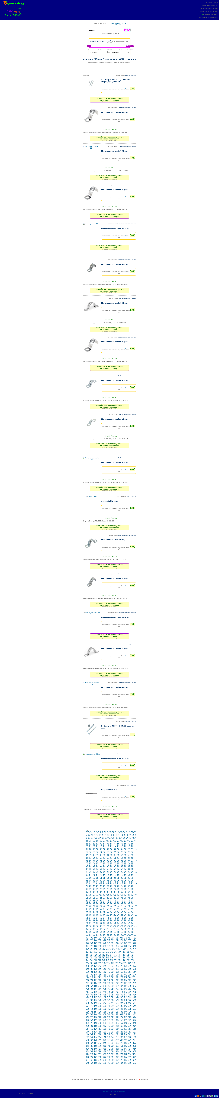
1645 (108, 1019)
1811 (99, 1040)
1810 (95, 1040)
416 (107, 873)
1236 (104, 967)
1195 (132, 960)
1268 (87, 971)
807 (90, 916)
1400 (87, 988)
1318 (95, 977)
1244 (87, 968)
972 (122, 933)
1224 (104, 965)
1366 (95, 983)
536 (129, 885)
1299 (117, 974)
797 (104, 914)
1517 (125, 1002)
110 (127, 839)
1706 (112, 1027)
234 (111, 852)
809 (97, 916)
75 (127, 836)
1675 (134, 1022)
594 (87, 893)
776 (129, 911)
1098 (129, 948)
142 (87, 843)
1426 (95, 991)
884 (111, 923)
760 (122, 910)
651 (87, 899)
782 (101, 913)
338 (129, 863)
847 (129, 919)
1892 (87, 1051)
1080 (104, 946)
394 (129, 869)
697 (101, 903)
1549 (108, 1007)
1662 (129, 1020)
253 (129, 854)
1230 (129, 965)
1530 (129, 1004)
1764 (104, 1034)
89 (113, 837)
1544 (87, 1007)
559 (111, 888)
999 (118, 936)
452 (132, 876)
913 (114, 926)
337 (125, 863)
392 (122, 869)
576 (122, 889)
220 (111, 851)
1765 (108, 1034)
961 (132, 931)
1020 (104, 939)
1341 (91, 980)
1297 (108, 974)
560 (115, 888)
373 (104, 868)
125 (127, 840)
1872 (104, 1048)
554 (94, 888)
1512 (104, 1002)
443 (101, 876)
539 (90, 886)
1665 (91, 1022)
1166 (111, 957)
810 (101, 916)
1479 (117, 997)
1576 (121, 1010)
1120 (119, 951)
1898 (112, 1051)
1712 (87, 1028)
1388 (87, 987)
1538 (112, 1005)
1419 (117, 990)
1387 (134, 985)
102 (99, 839)
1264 (121, 970)
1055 (99, 943)
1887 (117, 1050)
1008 (104, 937)
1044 (104, 942)
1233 (91, 967)
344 (101, 865)
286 (97, 859)
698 (104, 903)
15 (118, 831)
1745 (125, 1031)
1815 (116, 1040)
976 (87, 934)
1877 (125, 1048)
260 (104, 856)
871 (115, 922)
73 (122, 836)
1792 (121, 1037)
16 (121, 831)
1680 (104, 1024)
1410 (129, 988)
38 (130, 832)
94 (127, 837)
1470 (129, 996)
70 (113, 836)
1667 (99, 1022)
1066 (95, 945)
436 (125, 874)
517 (114, 883)
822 (90, 917)
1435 (134, 991)
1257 (91, 970)
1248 (104, 968)
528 (101, 885)
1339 (134, 979)
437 (129, 874)
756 (108, 910)
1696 (121, 1025)
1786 (95, 1037)
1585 (108, 1011)
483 (94, 880)
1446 (129, 993)
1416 (104, 990)
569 (97, 889)
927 (111, 928)
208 (122, 849)
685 (108, 902)
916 (125, 926)
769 (104, 911)
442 (97, 876)
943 (118, 930)
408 (129, 871)
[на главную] (13, 4)
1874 (112, 1048)
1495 (134, 999)
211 (132, 849)
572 (108, 889)
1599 (117, 1013)
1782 (129, 1036)
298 (90, 860)
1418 (112, 990)
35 (122, 832)
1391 (99, 987)
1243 (134, 967)
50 (111, 834)
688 (118, 902)
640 (97, 897)
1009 (108, 937)
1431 (117, 991)
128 (87, 842)
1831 (134, 1042)
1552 (121, 1007)
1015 (134, 937)
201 (97, 849)
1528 (121, 1004)
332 (108, 863)
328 (94, 863)
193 (118, 848)
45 (97, 834)
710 (97, 905)
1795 (134, 1037)
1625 (125, 1016)
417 (111, 873)
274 (104, 857)
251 (122, 854)
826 (104, 917)
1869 (91, 1048)
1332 (104, 979)
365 (125, 866)
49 (108, 834)
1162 (95, 957)
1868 (87, 1048)
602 (115, 893)
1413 (91, 990)
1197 (91, 962)
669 (101, 900)
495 (87, 882)
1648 (121, 1019)
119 (107, 840)
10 (105, 831)
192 (115, 848)
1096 (121, 948)
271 (94, 857)
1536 (104, 1005)
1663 (134, 1020)
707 (87, 905)
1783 (134, 1036)
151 (118, 843)
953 (104, 931)
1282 (95, 973)
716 (118, 905)
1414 (95, 990)
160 (101, 845)
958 (122, 931)
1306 (95, 976)
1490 (112, 999)
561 (118, 888)
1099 (134, 948)
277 (115, 857)
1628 (87, 1017)
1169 (124, 957)
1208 (87, 963)
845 (122, 919)
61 (89, 836)
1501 (108, 1000)
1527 (117, 1004)
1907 (99, 1053)
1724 (87, 1030)
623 (87, 896)
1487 (99, 999)
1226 (112, 965)
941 (111, 930)
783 (104, 913)
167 (125, 845)
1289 (125, 973)
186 (94, 848)
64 (97, 836)
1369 (108, 983)
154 (129, 843)
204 (108, 849)
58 (133, 834)
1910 (112, 1053)
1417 (108, 990)
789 (125, 913)
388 (108, 869)
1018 (95, 939)
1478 (112, 997)
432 (111, 874)
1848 (104, 1045)
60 (86, 836)
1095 (117, 948)
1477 (108, 997)
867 (101, 922)
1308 (104, 976)
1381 (108, 985)
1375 (134, 983)
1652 (87, 1020)
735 (132, 906)
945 (125, 930)
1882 (95, 1050)
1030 (95, 940)
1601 (125, 1013)
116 (97, 840)
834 (132, 917)
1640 (87, 1019)
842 (111, 919)
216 (97, 851)
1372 (121, 983)
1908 (104, 1053)
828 (111, 917)
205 (111, 849)
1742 (112, 1031)
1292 (87, 974)
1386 (129, 985)
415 (104, 873)
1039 (134, 940)
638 (90, 897)
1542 (129, 1005)
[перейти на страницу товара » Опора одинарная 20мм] (91, 231)
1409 (125, 988)
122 (117, 840)
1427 (99, 991)
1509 (91, 1002)
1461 (91, 996)
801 (118, 914)
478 (125, 879)
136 (115, 842)
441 (94, 876)
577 (125, 889)
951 (97, 931)
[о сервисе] (13, 17)
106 (113, 839)
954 (108, 931)
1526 (112, 1004)
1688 (87, 1025)
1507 (134, 1000)
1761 (91, 1034)
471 (101, 879)
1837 (108, 1044)
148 (108, 843)
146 (101, 843)
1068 (104, 945)
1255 (134, 968)
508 (132, 882)
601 (111, 893)
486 (104, 880)
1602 (129, 1013)
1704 (104, 1027)
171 (90, 846)
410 (87, 873)
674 (118, 900)
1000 (122, 936)
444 (104, 876)
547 (118, 886)
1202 (112, 962)
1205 (124, 962)
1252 (121, 968)
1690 (95, 1025)
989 (132, 934)
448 (118, 876)
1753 (108, 1033)
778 (87, 913)
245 (101, 854)
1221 (91, 965)
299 (94, 860)
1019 (99, 939)
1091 (99, 948)
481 (87, 880)
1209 (91, 963)
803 (125, 914)
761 (125, 910)
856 (111, 920)
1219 (134, 963)
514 (104, 883)
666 (90, 900)
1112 (87, 951)
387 (104, 869)
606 (129, 893)
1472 (87, 997)
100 (92, 839)
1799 (99, 1039)
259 (101, 856)
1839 (117, 1044)
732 (122, 906)
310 (132, 860)
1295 (99, 974)
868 (104, 922)
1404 (104, 988)
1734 (129, 1030)
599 (104, 893)
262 (111, 856)
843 (115, 919)
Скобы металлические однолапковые (127, 107)
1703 (99, 1027)
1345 (108, 980)
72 (119, 836)
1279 (134, 971)
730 (115, 906)
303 (108, 860)
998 (115, 936)
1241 (125, 967)
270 (90, 857)
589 (118, 891)
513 (100, 883)
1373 (125, 983)
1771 (134, 1034)
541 (97, 886)
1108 (119, 950)
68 (108, 836)
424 (135, 873)
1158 (128, 956)
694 (90, 903)
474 (111, 879)
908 (97, 926)
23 (89, 832)
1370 (112, 983)
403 (111, 871)
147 (104, 843)
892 (90, 925)
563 (125, 888)
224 (125, 851)
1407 (117, 988)
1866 (129, 1047)
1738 (95, 1031)
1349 (125, 980)
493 (129, 880)
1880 (87, 1050)
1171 (132, 957)
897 (108, 925)
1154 (111, 956)
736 (87, 908)
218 (104, 851)
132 (101, 842)
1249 (108, 968)
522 (132, 883)
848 (132, 919)
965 (97, 933)
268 (132, 856)
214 (90, 851)
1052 (87, 943)
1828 (121, 1042)
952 (101, 931)
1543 (134, 1005)
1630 (95, 1017)
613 (104, 894)
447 (115, 876)
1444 (121, 993)
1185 (91, 960)
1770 (129, 1034)
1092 (104, 948)
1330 (95, 979)
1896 (104, 1051)
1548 (104, 1007)
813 (111, 916)
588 (115, 891)
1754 (112, 1033)
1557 (91, 1008)
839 (101, 919)
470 (97, 879)
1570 (95, 1010)
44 (94, 834)
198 (87, 849)
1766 (112, 1034)
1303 (134, 974)
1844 (87, 1045)
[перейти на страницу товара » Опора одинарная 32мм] (91, 761)
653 (94, 899)
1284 (104, 973)
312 (87, 862)
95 (130, 837)
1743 (117, 1031)
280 (125, 857)
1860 (104, 1047)
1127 (99, 953)
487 (108, 880)
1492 (121, 999)
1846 (95, 1045)
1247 (99, 968)
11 (107, 831)
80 (89, 837)
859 (122, 920)
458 (104, 877)
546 (115, 886)
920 (87, 928)
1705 (108, 1027)
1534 (95, 1005)
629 (108, 896)
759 (118, 910)
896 (104, 925)
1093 (108, 948)
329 (97, 863)
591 (125, 891)
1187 (99, 960)
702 (118, 903)
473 (108, 879)
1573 (108, 1010)
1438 (95, 993)
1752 (104, 1033)
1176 (103, 959)
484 (97, 880)
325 (132, 862)
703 (122, 903)
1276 (121, 971)
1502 (112, 1000)
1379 (99, 985)
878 (90, 923)
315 (97, 862)
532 (115, 885)
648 (125, 897)
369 (90, 868)
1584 (104, 1011)
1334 (112, 979)
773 (118, 911)
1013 (125, 937)
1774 (95, 1036)
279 (122, 857)
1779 (117, 1036)
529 (104, 885)
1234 (95, 967)
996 (108, 936)
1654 (95, 1020)
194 (122, 848)
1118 (111, 951)
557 (104, 888)
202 (101, 849)
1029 (91, 940)
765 (90, 911)
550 (129, 886)
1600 (121, 1013)
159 (97, 845)
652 (90, 899)
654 (97, 899)
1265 (125, 970)
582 (94, 891)
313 (90, 862)
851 (94, 920)
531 (111, 885)
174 (101, 846)
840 (104, 919)
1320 (104, 977)
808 (94, 916)
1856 (87, 1047)
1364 (87, 983)
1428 (104, 991)
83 (97, 837)
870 (111, 922)
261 (108, 856)
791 (132, 913)
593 (132, 891)
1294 (95, 974)
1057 (108, 943)
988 (129, 934)
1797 (91, 1039)
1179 (115, 959)
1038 (129, 940)
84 (100, 837)
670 (104, 900)
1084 (121, 946)
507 (129, 882)
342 (94, 865)
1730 (112, 1030)
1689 (91, 1025)
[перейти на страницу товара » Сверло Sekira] (91, 504)
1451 (99, 994)
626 (97, 896)
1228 (121, 965)
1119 (115, 951)
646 (118, 897)
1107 (115, 950)
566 (87, 889)
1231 (134, 965)
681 (94, 902)
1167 (115, 957)
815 (118, 916)
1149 (91, 956)
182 (129, 846)
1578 (129, 1010)
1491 (117, 999)
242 (90, 854)
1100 (87, 950)
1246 (95, 968)
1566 (129, 1008)
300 (97, 860)
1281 (91, 973)
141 (132, 842)
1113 (91, 951)
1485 (91, 999)
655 (101, 899)
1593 (91, 1013)
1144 (119, 954)
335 (118, 863)
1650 (129, 1019)
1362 (129, 982)
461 (115, 877)
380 (129, 868)
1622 (112, 1016)
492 (125, 880)
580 (87, 891)
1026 (129, 939)
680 (90, 902)
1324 (121, 977)
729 (111, 906)
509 (87, 883)
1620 (104, 1016)
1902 (129, 1051)
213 (87, 851)
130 (94, 842)
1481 (125, 997)
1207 (133, 962)
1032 (104, 940)
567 (90, 889)
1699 (134, 1025)
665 (87, 900)
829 (115, 917)
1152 (103, 956)
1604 (87, 1014)
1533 (91, 1005)
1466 (112, 996)
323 (125, 862)
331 (104, 863)
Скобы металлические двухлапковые (127, 298)
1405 (108, 988)
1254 (129, 968)
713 (107, 905)
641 (101, 897)
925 (104, 928)
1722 (129, 1028)
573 (111, 889)
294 (125, 859)
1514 (112, 1002)
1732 (121, 1030)
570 (101, 889)
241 (87, 854)
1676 (87, 1024)
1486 (95, 999)
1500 (104, 1000)
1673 (125, 1022)
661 (122, 899)
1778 (112, 1036)
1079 (99, 946)
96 (133, 837)
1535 (99, 1005)
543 (104, 886)
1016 (87, 939)
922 (94, 928)
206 (115, 849)
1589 (125, 1011)
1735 (134, 1030)
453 (87, 877)
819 (132, 916)
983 (111, 934)
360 (108, 866)
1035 (117, 940)
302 (104, 860)
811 (104, 916)
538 (87, 886)
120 (110, 840)
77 (133, 836)
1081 (108, 946)
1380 (104, 985)
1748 (87, 1033)
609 (90, 894)
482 (90, 880)
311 (136, 860)
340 (87, 865)
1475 (99, 997)
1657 (108, 1020)
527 (97, 885)
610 (94, 894)
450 (125, 876)
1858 (95, 1047)
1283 (99, 973)
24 (92, 832)
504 (118, 882)
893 (94, 925)
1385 (125, 985)
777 (132, 911)
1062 (129, 943)
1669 (108, 1022)
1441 (108, 993)
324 (129, 862)
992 (94, 936)
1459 (134, 994)
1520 (87, 1004)
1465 (108, 996)
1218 (129, 963)
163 (111, 845)
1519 (134, 1002)
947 (132, 930)
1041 (91, 942)
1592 (87, 1013)
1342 (95, 980)
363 (118, 866)
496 (90, 882)
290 (111, 859)
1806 (129, 1039)
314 (94, 862)
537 (132, 885)
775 (125, 911)
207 (118, 849)
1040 (87, 942)
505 (122, 882)
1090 (95, 948)
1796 (87, 1039)
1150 (95, 956)
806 (87, 916)
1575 (117, 1010)
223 (122, 851)
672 (111, 900)
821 (87, 917)
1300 (121, 974)
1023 (117, 939)
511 (94, 883)
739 (97, 908)
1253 (125, 968)
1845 (91, 1045)
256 (90, 856)
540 (94, 886)
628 (104, 896)
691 (129, 902)
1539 (117, 1005)
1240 (121, 967)
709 (94, 905)
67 (105, 836)
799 (111, 914)
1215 (116, 963)
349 (118, 865)
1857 (91, 1047)
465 (129, 877)
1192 (119, 960)
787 (118, 913)
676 (125, 900)
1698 (129, 1025)
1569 (91, 1010)
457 (101, 877)
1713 (91, 1028)
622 (135, 894)
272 (97, 857)
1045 (108, 942)
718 (125, 905)
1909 (108, 1053)
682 (97, 902)
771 (111, 911)
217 (101, 851)
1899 (117, 1051)
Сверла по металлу (131, 496)
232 (104, 852)
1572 (104, 1010)
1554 (129, 1007)
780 (94, 913)
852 (97, 920)
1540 (121, 1005)
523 (135, 883)
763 (132, 910)
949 (90, 931)
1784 (87, 1037)
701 (115, 903)
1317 (91, 977)
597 (97, 893)
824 (97, 917)
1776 (104, 1036)
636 (132, 896)
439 (87, 876)
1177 (107, 959)
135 (111, 842)
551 (132, 886)
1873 (108, 1048)
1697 (125, 1025)
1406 (112, 988)
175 (104, 846)
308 (125, 860)
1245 (91, 968)
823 (94, 917)
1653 (91, 1020)
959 (125, 931)
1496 (87, 1000)
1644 (104, 1019)
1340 (87, 980)
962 (87, 933)
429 (101, 874)
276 (111, 857)
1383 (117, 985)
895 (101, 925)
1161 (91, 957)
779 (90, 913)
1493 (125, 999)
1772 (87, 1036)
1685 (125, 1024)
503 (115, 882)
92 (122, 837)
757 (111, 910)
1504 (121, 1000)
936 (94, 930)
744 (115, 908)
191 (111, 848)
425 (87, 874)
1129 (107, 953)
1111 (132, 950)
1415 (99, 990)
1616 (87, 1016)
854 (104, 920)
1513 (108, 1002)
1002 (130, 936)
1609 (108, 1014)
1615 (134, 1014)
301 (101, 860)
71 (116, 836)
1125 (91, 953)
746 (122, 908)
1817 (125, 1040)
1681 (108, 1024)
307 (122, 860)
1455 (117, 994)
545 (111, 886)
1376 (87, 985)
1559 (99, 1008)
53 (119, 834)
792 (87, 914)
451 (129, 876)
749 (132, 908)
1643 (99, 1019)
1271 (99, 971)
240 (132, 852)
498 (97, 882)
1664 (87, 1022)
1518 (129, 1002)
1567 (134, 1008)
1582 (95, 1011)
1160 (87, 957)
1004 (87, 937)
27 (100, 832)
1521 (91, 1004)
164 (115, 845)
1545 (91, 1007)
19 (129, 831)
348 (115, 865)
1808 (87, 1040)
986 (122, 934)
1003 (135, 936)
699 (108, 903)
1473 (91, 997)
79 (86, 837)
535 (125, 885)
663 (129, 899)
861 (129, 920)
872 (118, 922)
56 (127, 834)
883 (108, 923)
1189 (107, 960)
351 (125, 865)
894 (97, 925)
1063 (134, 943)
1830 (129, 1042)
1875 (117, 1048)
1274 (112, 971)
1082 (112, 946)
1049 (125, 942)
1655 (99, 1020)
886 (118, 923)
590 (122, 891)
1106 (111, 950)
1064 (87, 945)
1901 (125, 1051)
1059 (117, 943)
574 (115, 889)
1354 (95, 982)
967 (104, 933)
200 (94, 849)
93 (124, 837)
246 (104, 854)
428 (97, 874)
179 (118, 846)
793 (90, 914)
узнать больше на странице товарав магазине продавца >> (109, 99)
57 (130, 834)
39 (133, 832)
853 (101, 920)
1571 (99, 1010)
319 (111, 862)
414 (100, 873)
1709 (125, 1027)
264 (118, 856)
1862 (112, 1047)
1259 (99, 970)
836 (90, 919)
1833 (91, 1044)
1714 (95, 1028)
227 (87, 852)
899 (115, 925)
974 (129, 933)
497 (94, 882)
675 (122, 900)
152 (122, 843)
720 (132, 905)
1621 (108, 1016)
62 (92, 836)
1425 (91, 991)
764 (87, 911)
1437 (91, 993)
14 (115, 831)
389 (111, 869)
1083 (117, 946)
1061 (125, 943)
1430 (112, 991)
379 (125, 868)
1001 (126, 936)
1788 (104, 1037)
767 (97, 911)
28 (103, 832)
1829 (125, 1042)
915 (121, 926)
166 (122, 845)
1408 (121, 988)
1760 (87, 1034)
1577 (125, 1010)
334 (115, 863)
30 (108, 832)
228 (90, 852)
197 (132, 848)
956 (115, 931)
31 (111, 832)
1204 (120, 962)
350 (122, 865)
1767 (117, 1034)
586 (108, 891)
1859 (99, 1047)
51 (113, 834)
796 (101, 914)
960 (129, 931)
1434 (129, 991)
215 (94, 851)
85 (103, 837)
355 (90, 866)
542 (101, 886)
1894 (95, 1051)
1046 (112, 942)
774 (122, 911)
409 (132, 871)
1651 (134, 1019)
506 (125, 882)
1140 (103, 954)
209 (125, 849)
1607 (99, 1014)
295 (129, 859)
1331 (99, 979)
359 (104, 866)
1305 (91, 976)
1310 (112, 976)
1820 (87, 1042)
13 (113, 831)
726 (101, 906)
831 (122, 917)
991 (90, 936)
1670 (112, 1022)
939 (104, 930)
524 (87, 885)
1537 (108, 1005)
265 (122, 856)
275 (108, 857)
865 (94, 922)
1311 (116, 976)
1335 (117, 979)
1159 (132, 956)
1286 (112, 973)
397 (90, 871)
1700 (87, 1027)
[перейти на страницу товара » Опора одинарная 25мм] (91, 620)
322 (122, 862)
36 (124, 832)
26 (97, 832)
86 (105, 837)
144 (94, 843)
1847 (99, 1045)
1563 (117, 1008)
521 (128, 883)
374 (108, 868)
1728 (104, 1030)
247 (108, 854)
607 (132, 893)
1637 (125, 1017)
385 (97, 869)
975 (132, 933)
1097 (125, 948)
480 (132, 879)
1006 (95, 937)
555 (97, 888)
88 (111, 837)
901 (122, 925)
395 (132, 869)
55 (124, 834)
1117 (107, 951)
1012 (121, 937)
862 (132, 920)
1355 (99, 982)
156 (87, 845)
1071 (117, 945)
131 (97, 842)
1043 (99, 942)
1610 (112, 1014)
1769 (125, 1034)
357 (97, 866)
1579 (134, 1010)
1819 (134, 1040)
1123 (131, 951)
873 (122, 922)
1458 (129, 994)
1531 (134, 1004)
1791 (117, 1037)
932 (129, 928)
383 (90, 869)
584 (101, 891)
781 (97, 913)
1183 (132, 959)
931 (125, 928)
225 (129, 851)
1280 (87, 973)
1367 (99, 983)
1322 (112, 977)
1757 (125, 1033)
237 (122, 852)
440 (90, 876)
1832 (87, 1044)
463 (122, 877)
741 (104, 908)
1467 (117, 996)
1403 (99, 988)
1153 (107, 956)
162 (108, 845)
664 (132, 899)
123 (120, 840)
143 (90, 843)
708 (90, 905)
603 (118, 893)
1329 (91, 979)
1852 (121, 1045)
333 (111, 863)
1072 (121, 945)
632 (118, 896)
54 (122, 834)
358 (101, 866)
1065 (91, 945)
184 (87, 848)
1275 (117, 971)
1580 (87, 1011)
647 (122, 897)
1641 (91, 1019)
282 (132, 857)
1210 (95, 963)
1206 (129, 962)
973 (125, 933)
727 (104, 906)
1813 (108, 1040)
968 (108, 933)
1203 (116, 962)
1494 (129, 999)
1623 (117, 1016)
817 (125, 916)
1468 (121, 996)
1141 (107, 954)
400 (101, 871)
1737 (91, 1031)
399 (97, 871)
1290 (129, 973)
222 (118, 851)
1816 (121, 1040)
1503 (117, 1000)
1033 (108, 940)
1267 (134, 970)
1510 (95, 1002)
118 (103, 840)
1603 (134, 1013)
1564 (121, 1008)
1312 (121, 976)
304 (111, 860)
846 (125, 919)
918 (132, 926)
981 (104, 934)
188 (101, 848)
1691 (99, 1025)
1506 (129, 1000)
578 (129, 889)
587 (111, 891)
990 (87, 936)
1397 (125, 987)
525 (90, 885)
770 (108, 911)
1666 (95, 1022)
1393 (108, 987)
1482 (129, 997)
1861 (108, 1047)
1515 (116, 1002)
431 (108, 874)
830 (118, 917)
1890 (129, 1050)
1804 (121, 1039)
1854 (129, 1045)
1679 (99, 1024)
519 (121, 883)
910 (104, 926)
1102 (95, 950)
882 (104, 923)
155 (132, 843)
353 (132, 865)
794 (94, 914)
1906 (95, 1053)
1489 (108, 999)
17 (124, 831)
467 (87, 879)
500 (104, 882)
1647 (117, 1019)
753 (97, 910)
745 (118, 908)
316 (101, 862)
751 (90, 910)
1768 (121, 1034)
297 (87, 860)
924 (101, 928)
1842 (129, 1044)
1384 (121, 985)
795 (97, 914)
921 (90, 928)
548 (122, 886)
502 (111, 882)
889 (129, 923)
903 (129, 925)
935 (90, 930)
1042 (95, 942)
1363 (134, 982)
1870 (95, 1048)
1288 (121, 973)
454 (90, 877)
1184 (87, 960)
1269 (91, 971)
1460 (87, 996)
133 (104, 842)
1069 (108, 945)
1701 (91, 1027)
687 (115, 902)
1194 (128, 960)
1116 (103, 951)
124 (124, 840)
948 (87, 931)
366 (129, 866)
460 (111, 877)
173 (97, 846)
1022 (112, 939)
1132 (119, 953)
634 (125, 896)
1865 (125, 1047)
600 (108, 893)
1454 (112, 994)
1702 (95, 1027)
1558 (95, 1008)
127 (134, 840)
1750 (95, 1033)
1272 (104, 971)
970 (115, 933)
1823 (99, 1042)
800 (115, 914)
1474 (95, 997)
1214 (112, 963)
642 (104, 897)
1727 (99, 1030)
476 (118, 879)
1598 (112, 1013)
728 (108, 906)
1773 (91, 1036)
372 (101, 868)
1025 (125, 939)
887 (122, 923)
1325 (125, 977)
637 (87, 897)
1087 (134, 946)
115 (93, 840)
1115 (99, 951)
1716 (104, 1028)
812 (107, 916)
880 (97, 923)
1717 (108, 1028)
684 (104, 902)
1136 (87, 954)
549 (125, 886)
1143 (115, 954)
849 (87, 920)
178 (115, 846)
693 (87, 903)
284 (90, 859)
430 (104, 874)
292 (118, 859)
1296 (104, 974)
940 (108, 930)
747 (125, 908)
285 (94, 859)
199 (90, 849)
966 (101, 933)
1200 (103, 962)
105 (110, 839)
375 (111, 868)
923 (97, 928)
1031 (99, 940)
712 (104, 905)
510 (90, 883)
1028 (87, 940)
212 (135, 849)
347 (111, 865)
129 (90, 842)
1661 (125, 1020)
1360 (121, 982)
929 (118, 928)
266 (125, 856)
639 (94, 897)
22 (86, 832)
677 (129, 900)
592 (129, 891)
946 (129, 930)
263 (115, 856)
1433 (125, 991)
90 (116, 837)
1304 (87, 976)
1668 (104, 1022)
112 (134, 839)
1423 (134, 990)
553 (90, 888)
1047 (117, 942)
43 (92, 834)
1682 (112, 1024)
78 (135, 836)
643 (108, 897)
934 (87, 930)
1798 (95, 1039)
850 (90, 920)
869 (108, 922)
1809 (91, 1040)
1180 (119, 959)
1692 (104, 1025)
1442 (112, 993)
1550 (112, 1007)
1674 (129, 1022)
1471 (134, 996)
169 (132, 845)
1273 (108, 971)
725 (97, 906)
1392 (104, 987)
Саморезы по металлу (130, 75)
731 (118, 906)
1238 (112, 967)
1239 (117, 967)
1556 (87, 1008)
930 (122, 928)
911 (108, 926)
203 (104, 849)
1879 (134, 1048)
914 (118, 926)
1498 (95, 1000)
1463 (99, 996)
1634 (112, 1017)
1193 (124, 960)
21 (135, 831)
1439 (99, 993)
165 (118, 845)
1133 (124, 953)
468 (90, 879)
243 (94, 854)
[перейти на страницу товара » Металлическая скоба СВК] (91, 115)
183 (132, 846)
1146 (128, 954)
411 (90, 873)
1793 (125, 1037)
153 (125, 843)
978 (94, 934)
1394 (112, 987)
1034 (112, 940)
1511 (99, 1002)
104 (106, 839)
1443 (117, 993)
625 (94, 896)
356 (94, 866)
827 (108, 917)
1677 (91, 1024)
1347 (117, 980)
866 (97, 922)
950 (94, 931)
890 (132, 923)
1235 (99, 967)
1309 (108, 976)
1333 (108, 979)
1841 (125, 1044)
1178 (111, 959)
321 (118, 862)
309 (129, 860)
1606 (95, 1014)
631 (115, 896)
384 (94, 869)
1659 (117, 1020)
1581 (91, 1011)
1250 (112, 968)
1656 (104, 1020)
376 (115, 868)
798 (108, 914)
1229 (125, 965)
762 (129, 910)
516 (111, 883)
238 (125, 852)
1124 (87, 953)
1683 (117, 1024)
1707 (117, 1027)
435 (122, 874)
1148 (87, 956)
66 (103, 836)
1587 (117, 1011)
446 (111, 876)
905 (87, 926)
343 (97, 865)
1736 (87, 1031)
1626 (129, 1016)
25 (94, 832)
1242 (129, 967)
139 (125, 842)
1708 (121, 1027)
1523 (99, 1004)
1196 (87, 962)
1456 (121, 994)
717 (121, 905)
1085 (125, 946)
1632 (104, 1017)
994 (101, 936)
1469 (125, 996)
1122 (127, 951)
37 (127, 832)
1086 (129, 946)
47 (103, 834)
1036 (121, 940)
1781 (125, 1036)
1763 (99, 1034)
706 (132, 903)
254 (132, 854)
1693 (108, 1025)
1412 (87, 990)
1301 (125, 974)
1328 (87, 979)
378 (122, 868)
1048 (121, 942)
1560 (104, 1008)
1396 (121, 987)
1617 (91, 1016)
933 (132, 928)
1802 (112, 1039)
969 (111, 933)
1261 (108, 970)
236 (118, 852)
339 (132, 863)
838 (97, 919)
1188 (103, 960)
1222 (95, 965)
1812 (104, 1040)
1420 (121, 990)
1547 (99, 1007)
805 (132, 914)
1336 (121, 979)
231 (101, 852)
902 (125, 925)
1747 (134, 1031)
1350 (129, 980)
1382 (112, 985)
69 (111, 836)
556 (101, 888)
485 (101, 880)
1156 (119, 956)
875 (129, 922)
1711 (134, 1027)
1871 (99, 1048)
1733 (125, 1030)
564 (129, 888)
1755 (117, 1033)
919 (135, 926)
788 (122, 913)
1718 (112, 1028)
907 (94, 926)
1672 (121, 1022)
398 (94, 871)
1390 (95, 987)
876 (132, 922)
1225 (108, 965)
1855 (134, 1045)
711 (101, 905)
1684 (121, 1024)
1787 (99, 1037)
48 (105, 834)
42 (89, 834)
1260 (104, 970)
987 (125, 934)
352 (129, 865)
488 (111, 880)
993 (97, 936)
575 (118, 889)
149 (111, 843)
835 (87, 919)
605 (125, 893)
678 (132, 900)
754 (101, 910)
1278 (129, 971)
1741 (108, 1031)
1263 (117, 970)
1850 (112, 1045)
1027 (134, 939)
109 (124, 839)
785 (111, 913)
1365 (91, 983)
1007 (99, 937)
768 (101, 911)
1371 (117, 983)
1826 (112, 1042)
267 (129, 856)
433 (115, 874)
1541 (125, 1005)
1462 (95, 996)
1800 (104, 1039)
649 (129, 897)
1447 (134, 993)
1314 (129, 976)
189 (104, 848)
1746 (129, 1031)
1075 (134, 945)
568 (94, 889)
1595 (99, 1013)
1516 (121, 1002)
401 (104, 871)
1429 (108, 991)
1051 (134, 942)
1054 (95, 943)
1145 (124, 954)
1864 (121, 1047)
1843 (134, 1044)
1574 (112, 1010)
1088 (87, 948)
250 (118, 854)
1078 (95, 946)
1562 (112, 1008)
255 (87, 856)
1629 (91, 1017)
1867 (134, 1047)
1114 (95, 951)
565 (132, 888)
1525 (108, 1004)
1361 (125, 982)
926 (108, 928)
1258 (95, 970)
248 (111, 854)
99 (89, 839)
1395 (117, 987)
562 (122, 888)
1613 (125, 1014)
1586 (112, 1011)
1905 (91, 1053)
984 (115, 934)
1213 (108, 963)
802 (122, 914)
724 (94, 906)
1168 (119, 957)
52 (116, 834)
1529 (125, 1004)
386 (101, 869)
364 (122, 866)
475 (115, 879)
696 (97, 903)
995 (104, 936)
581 (90, 891)
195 (125, 848)
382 (87, 869)
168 (129, 845)
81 (92, 837)
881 (101, 923)
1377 (91, 985)
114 (90, 840)
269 (87, 857)
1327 (134, 977)
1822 (95, 1042)
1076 (87, 946)
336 (122, 863)
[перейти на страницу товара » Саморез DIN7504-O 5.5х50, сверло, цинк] (91, 729)
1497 (91, 1000)
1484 (87, 999)
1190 (111, 960)
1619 (99, 1016)
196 (129, 848)
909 (101, 926)
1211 (99, 963)
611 (97, 894)
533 (118, 885)
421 (125, 873)
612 (100, 894)
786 (115, 913)
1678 (95, 1024)
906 (90, 926)
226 (132, 851)
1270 (95, 971)
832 (125, 917)
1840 (121, 1044)
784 (108, 913)
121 (113, 840)
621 (132, 894)
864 (90, 922)
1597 (108, 1013)
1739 (99, 1031)
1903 (134, 1051)
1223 (99, 965)
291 (115, 859)
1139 (99, 954)
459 (108, 877)
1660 (121, 1020)
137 (118, 842)
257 (94, 856)
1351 (134, 980)
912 (111, 926)
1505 (125, 1000)
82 (94, 837)
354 (87, 866)
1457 (125, 994)
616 (114, 894)
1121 (123, 951)
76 (130, 836)
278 (118, 857)
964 (94, 933)
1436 (87, 993)
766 (94, 911)
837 (94, 919)
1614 (129, 1014)
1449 (91, 994)
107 (117, 839)
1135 (132, 953)
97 (135, 837)
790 (129, 913)
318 (108, 862)
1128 (103, 953)
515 (107, 883)
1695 (117, 1025)
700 (111, 903)
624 (90, 896)
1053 (91, 943)
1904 (87, 1053)
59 (135, 834)
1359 (117, 982)
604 (122, 893)
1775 (99, 1036)
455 (94, 877)
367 (132, 866)
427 (94, 874)
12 (110, 831)
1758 (129, 1033)
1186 (95, 960)
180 (122, 846)
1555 (134, 1007)
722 (87, 906)
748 (129, 908)
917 (128, 926)
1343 (99, 980)
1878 (129, 1048)
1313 (125, 976)
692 (132, 902)
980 (101, 934)
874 (125, 922)
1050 (129, 942)
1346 (112, 980)
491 (122, 880)
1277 (125, 971)
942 (115, 930)
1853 (125, 1045)
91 (119, 837)
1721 (125, 1028)
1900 (121, 1051)
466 (132, 877)
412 (93, 873)
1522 (95, 1004)
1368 (104, 983)
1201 (107, 962)
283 (87, 859)
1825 (108, 1042)
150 (115, 843)
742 (108, 908)
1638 (129, 1017)
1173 (91, 959)
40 (135, 832)
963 (90, 933)
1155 (115, 956)
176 (108, 846)
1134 (128, 953)
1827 (117, 1042)
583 (97, 891)
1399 (134, 987)
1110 (128, 950)
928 (115, 928)
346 (108, 865)
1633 (108, 1017)
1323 (117, 977)
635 (129, 896)
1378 (95, 985)
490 (118, 880)
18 (126, 831)
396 (87, 871)
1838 (112, 1044)
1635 (117, 1017)
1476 (104, 997)
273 (101, 857)
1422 (129, 990)
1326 (129, 977)
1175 (99, 959)
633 (122, 896)
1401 (91, 988)
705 (129, 903)
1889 (125, 1050)
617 (118, 894)
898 (111, 925)
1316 (87, 977)
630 (111, 896)
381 (132, 868)
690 (125, 902)
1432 (121, 991)
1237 (108, 967)
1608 (104, 1014)
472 (104, 879)
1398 (129, 987)
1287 (117, 973)
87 (108, 837)
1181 (124, 959)
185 (90, 848)
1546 (95, 1007)
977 (90, 934)
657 (108, 899)
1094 (112, 948)
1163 (99, 957)
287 (101, 859)
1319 (99, 977)
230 (97, 852)
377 (118, 868)
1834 (95, 1044)
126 (131, 840)
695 (94, 903)
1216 (121, 963)
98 (86, 839)
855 (108, 920)
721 (135, 905)
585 (104, 891)
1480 (121, 997)
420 (121, 873)
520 (125, 883)
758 (115, 910)
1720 (121, 1028)
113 (87, 840)
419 (118, 873)
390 (115, 869)
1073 (125, 945)
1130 (111, 953)
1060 (121, 943)
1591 (134, 1011)
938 (101, 930)
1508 (87, 1002)
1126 (95, 953)
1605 (91, 1014)
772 (115, 911)
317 (104, 862)
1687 (134, 1024)
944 (122, 930)
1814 (112, 1040)
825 (101, 917)
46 (100, 834)
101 (96, 839)
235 (115, 852)
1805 (125, 1039)
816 (121, 916)
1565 (125, 1008)
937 (97, 930)
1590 (129, 1011)
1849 (108, 1045)
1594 (95, 1013)
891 (87, 925)
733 (125, 906)
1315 (134, 976)
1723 (134, 1028)
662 (125, 899)
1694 (112, 1025)
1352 (87, 982)
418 (114, 873)
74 (124, 836)
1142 (111, 954)
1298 (112, 974)
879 (94, 923)
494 (132, 880)
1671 (117, 1022)
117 (100, 840)
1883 (99, 1050)
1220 (87, 965)
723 (90, 906)
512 (97, 883)
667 (94, 900)
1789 (108, 1037)
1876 (121, 1048)
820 (135, 916)
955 (111, 931)
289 (108, 859)
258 (97, 856)
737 (90, 908)
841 (108, 919)
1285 (108, 973)
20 (132, 831)
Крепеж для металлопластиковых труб (126, 223)
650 (132, 897)
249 (115, 854)
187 (97, 848)
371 (97, 868)
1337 (125, 979)
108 (120, 839)
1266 (129, 970)
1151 (99, 956)
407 (125, 871)
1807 (134, 1039)
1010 (112, 937)
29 (105, 832)
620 (128, 894)
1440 (104, 993)
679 (87, 902)
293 (122, 859)
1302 (129, 974)
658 (111, 899)
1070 (112, 945)
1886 (112, 1050)
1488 (104, 999)
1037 (125, 940)
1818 (129, 1040)
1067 (99, 945)
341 (90, 865)
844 (118, 919)
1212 (104, 963)
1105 (107, 950)
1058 (112, 943)
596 (94, 893)
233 (108, 852)
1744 (121, 1031)
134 (108, 842)
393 (125, 869)
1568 (87, 1010)
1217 (125, 963)
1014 (129, 937)
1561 (108, 1008)
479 (129, 879)
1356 (104, 982)
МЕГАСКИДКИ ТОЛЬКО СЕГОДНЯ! (118, 23)
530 (108, 885)
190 (108, 848)
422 (128, 873)
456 (97, 877)
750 (87, 910)
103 (103, 839)
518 (118, 883)
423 (132, 873)
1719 (117, 1028)
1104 (103, 950)
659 (115, 899)
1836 (104, 1044)
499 (101, 882)
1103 (99, 950)
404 (115, 871)
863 (87, 922)
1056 (104, 943)
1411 (134, 988)
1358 (112, 982)
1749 (91, 1033)
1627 (134, 1016)
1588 (121, 1011)
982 (108, 934)
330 (101, 863)
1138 (95, 954)
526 (94, 885)
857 (115, 920)
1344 (104, 980)
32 (113, 832)
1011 (116, 937)
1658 (112, 1020)
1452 (104, 994)
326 (87, 863)
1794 (129, 1037)
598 (101, 893)
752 (94, 910)
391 (118, 869)
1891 (134, 1050)
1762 (95, 1034)
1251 (117, 968)
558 (108, 888)
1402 (95, 988)
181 (125, 846)
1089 (91, 948)
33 (116, 832)
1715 (99, 1028)
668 (97, 900)
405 (118, 871)
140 (129, 842)
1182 (128, 959)
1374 (129, 983)
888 (125, 923)
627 (101, 896)
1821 (91, 1042)
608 (87, 894)
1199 (99, 962)
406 (122, 871)
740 (101, 908)
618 (121, 894)
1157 (124, 956)
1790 (112, 1037)
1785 (91, 1037)
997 (111, 936)
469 (94, 879)
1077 (91, 946)
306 (118, 860)
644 (111, 897)
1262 (112, 970)
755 (104, 910)
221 (115, 851)
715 (114, 905)
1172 (87, 959)
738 (94, 908)
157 (90, 845)
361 (111, 866)
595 (90, 893)
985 (118, 934)
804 (129, 914)
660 (118, 899)
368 (87, 868)
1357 (108, 982)
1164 (103, 957)
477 (122, 879)
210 (129, 849)
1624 (121, 1016)
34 (119, 832)
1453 (108, 994)
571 (104, 889)
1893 (91, 1051)
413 (97, 873)
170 (87, 846)
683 (101, 902)
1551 (117, 1007)
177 (111, 846)
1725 (91, 1030)
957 (118, 931)
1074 (129, 945)
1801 (108, 1039)
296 (132, 859)
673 (115, 900)
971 (118, 933)
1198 (95, 962)
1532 (87, 1005)
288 (104, 859)
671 (108, 900)
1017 (91, 939)
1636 (121, 1017)
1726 (95, 1030)
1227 (117, 965)
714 (111, 905)
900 (118, 925)
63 (94, 836)
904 (132, 925)
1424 (87, 991)
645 (115, 897)
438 (132, 874)
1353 (91, 982)
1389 (91, 987)
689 (122, 902)
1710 (129, 1027)
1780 (121, 1036)
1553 (125, 1007)
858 (118, 920)
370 (94, 868)
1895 (99, 1051)
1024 (121, 939)
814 (114, 916)
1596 (104, 1013)
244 (97, 854)
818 (128, 916)
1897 (108, 1051)
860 (125, 920)
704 (125, 903)
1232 (87, 967)
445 (108, 876)
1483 (134, 997)
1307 (99, 976)
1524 (104, 1004)
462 (118, 877)
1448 (87, 994)
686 (111, 902)
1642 (95, 1019)
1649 (125, 1019)
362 (115, 866)
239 (129, 852)
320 (115, 862)
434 (118, 874)
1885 (108, 1050)
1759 (134, 1033)
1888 (121, 1050)
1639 (134, 1017)
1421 (125, 990)
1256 (87, 970)
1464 (104, 996)
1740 (104, 1031)
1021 (108, 939)
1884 (104, 1050)
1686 (129, 1024)
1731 (117, 1030)
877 (87, 923)
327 (90, 863)
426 (90, 874)
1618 (95, 1016)
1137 (91, 954)
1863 (117, 1047)
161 (104, 845)
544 (108, 886)
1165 (107, 957)
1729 (108, 1030)
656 (104, 899)
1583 (99, 1011)
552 (87, 888)
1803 (117, 1039)
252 (125, 854)
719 (128, 905)
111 (130, 839)
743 (111, 908)
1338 (129, 979)
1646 (112, 1019)
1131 (115, 953)
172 (94, 846)
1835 (99, 1044)
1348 (121, 980)
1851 (117, 1045)
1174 (95, 959)
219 (108, 851)
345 (104, 865)
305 (115, 860)
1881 (91, 1050)
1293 (91, 974)
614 (107, 894)
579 (132, 889)
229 (94, 852)
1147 (132, 954)
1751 (99, 1033)
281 (129, 857)
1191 (115, 960)
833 (129, 917)
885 (115, 923)
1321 (108, 977)
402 (108, 871)
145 (97, 843)
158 (94, 845)
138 (122, 842)
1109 (124, 950)
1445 (125, 993)
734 (129, 906)
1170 (128, 957)
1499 (99, 1000)
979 (97, 934)
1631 (99, 1017)
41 (86, 834)
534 (122, 885)
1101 (91, 950)
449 (122, 876)
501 (108, 882)
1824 (104, 1042)
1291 (134, 973)
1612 (121, 1014)
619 (125, 894)
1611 (116, 1014)
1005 (91, 937)
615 (111, 894)
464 (125, 877)
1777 (108, 1036)
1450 (95, 994)
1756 (121, 1033)
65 (100, 836)
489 (115, 880)
